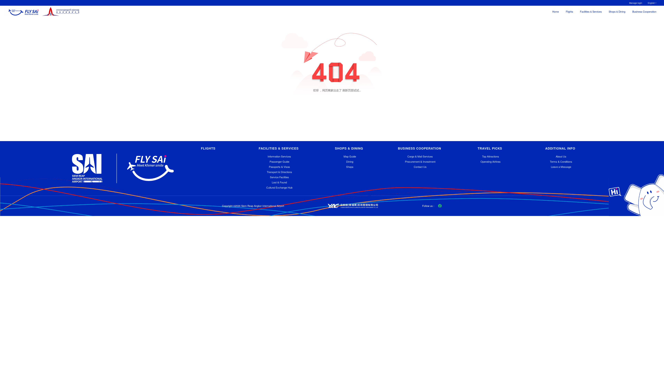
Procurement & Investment (420, 161)
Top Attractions (490, 156)
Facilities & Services (591, 11)
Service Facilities (279, 177)
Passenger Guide (279, 161)
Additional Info (560, 148)
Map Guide (350, 156)
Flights (569, 11)
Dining (349, 161)
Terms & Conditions (561, 161)
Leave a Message (561, 167)
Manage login (635, 2)
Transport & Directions (279, 172)
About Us (561, 156)
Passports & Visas (279, 167)
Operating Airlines (491, 161)
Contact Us (420, 167)
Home (555, 11)
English (651, 2)
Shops (349, 167)
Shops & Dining (617, 11)
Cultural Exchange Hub (279, 187)
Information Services (279, 156)
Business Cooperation (644, 11)
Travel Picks (490, 148)
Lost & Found (279, 182)
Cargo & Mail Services (420, 156)
